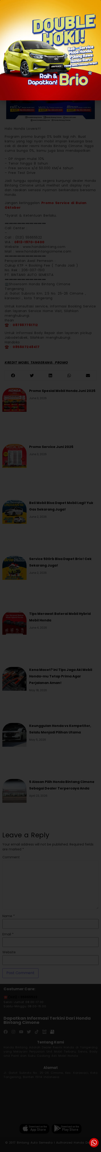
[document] (50, 576)
